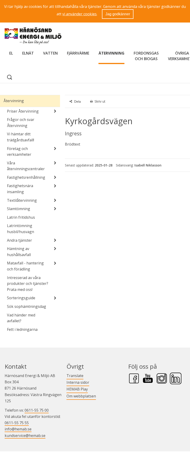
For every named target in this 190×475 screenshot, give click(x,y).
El (11, 53)
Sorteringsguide (21, 297)
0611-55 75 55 (17, 422)
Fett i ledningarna (22, 329)
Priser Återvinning (23, 111)
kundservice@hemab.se (25, 435)
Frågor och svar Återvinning (20, 122)
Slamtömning (18, 208)
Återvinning (111, 53)
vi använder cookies (79, 13)
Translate (74, 375)
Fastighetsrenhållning (26, 177)
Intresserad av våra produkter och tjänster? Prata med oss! (27, 283)
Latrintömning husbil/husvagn (20, 228)
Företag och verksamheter (19, 151)
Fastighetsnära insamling (20, 188)
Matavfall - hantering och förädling (25, 266)
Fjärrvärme (78, 53)
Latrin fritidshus (21, 217)
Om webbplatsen (81, 396)
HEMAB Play (77, 389)
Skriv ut (100, 101)
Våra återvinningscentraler (26, 166)
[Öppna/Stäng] (55, 111)
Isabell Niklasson (148, 165)
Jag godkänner (117, 14)
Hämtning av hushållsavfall (19, 251)
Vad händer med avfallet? (21, 318)
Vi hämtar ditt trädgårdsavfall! (20, 137)
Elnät (28, 53)
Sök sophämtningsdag (26, 306)
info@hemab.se (18, 429)
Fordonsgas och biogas (146, 56)
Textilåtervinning (22, 200)
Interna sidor (77, 382)
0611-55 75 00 (37, 410)
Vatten (50, 53)
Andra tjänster (19, 240)
